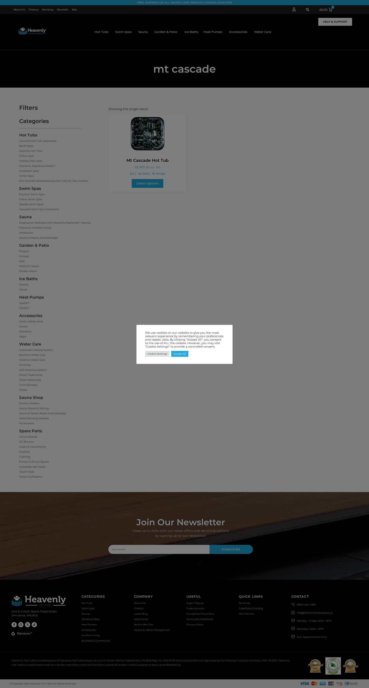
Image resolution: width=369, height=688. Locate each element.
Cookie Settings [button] (157, 353)
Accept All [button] (180, 353)
